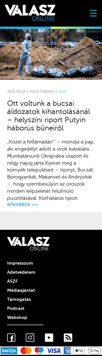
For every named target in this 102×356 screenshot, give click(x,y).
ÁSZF (12, 281)
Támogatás (19, 299)
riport (62, 91)
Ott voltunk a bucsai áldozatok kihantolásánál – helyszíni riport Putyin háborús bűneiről (48, 115)
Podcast (15, 308)
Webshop (17, 317)
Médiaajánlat (21, 290)
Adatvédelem (21, 272)
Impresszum (20, 263)
